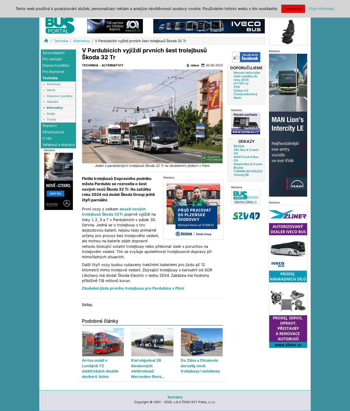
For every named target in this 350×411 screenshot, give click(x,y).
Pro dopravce (53, 72)
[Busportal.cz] (60, 24)
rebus (192, 65)
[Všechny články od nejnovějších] (245, 197)
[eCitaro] (58, 181)
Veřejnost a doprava (58, 145)
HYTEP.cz (241, 83)
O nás (47, 138)
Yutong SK (241, 175)
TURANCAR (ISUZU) (248, 171)
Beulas (238, 167)
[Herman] (245, 123)
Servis (51, 90)
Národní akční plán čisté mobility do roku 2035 (247, 76)
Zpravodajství (53, 53)
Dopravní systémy (60, 96)
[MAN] (288, 125)
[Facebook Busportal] (246, 57)
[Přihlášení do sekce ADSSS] (246, 215)
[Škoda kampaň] (193, 209)
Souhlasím (293, 8)
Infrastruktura (53, 132)
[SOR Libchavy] (115, 26)
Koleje (51, 113)
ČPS (237, 87)
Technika (61, 41)
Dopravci (49, 126)
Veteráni (52, 102)
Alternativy (81, 41)
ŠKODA (239, 146)
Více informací (322, 8)
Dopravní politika (55, 65)
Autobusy (53, 84)
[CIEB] (288, 32)
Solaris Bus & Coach (248, 164)
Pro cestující (52, 59)
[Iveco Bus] (209, 26)
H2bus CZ (241, 90)
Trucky (51, 119)
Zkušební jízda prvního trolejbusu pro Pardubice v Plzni (133, 288)
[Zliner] (288, 276)
